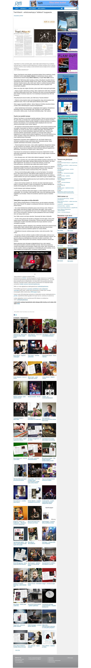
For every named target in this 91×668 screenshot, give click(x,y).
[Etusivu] (18, 4)
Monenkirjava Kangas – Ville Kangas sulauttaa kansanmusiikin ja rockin (48, 459)
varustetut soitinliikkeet (33, 289)
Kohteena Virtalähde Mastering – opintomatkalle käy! (20, 585)
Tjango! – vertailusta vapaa (48, 583)
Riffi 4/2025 (60, 245)
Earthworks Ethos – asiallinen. (63, 175)
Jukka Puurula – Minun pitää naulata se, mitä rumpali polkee (20, 336)
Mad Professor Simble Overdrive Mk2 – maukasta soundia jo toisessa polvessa (65, 192)
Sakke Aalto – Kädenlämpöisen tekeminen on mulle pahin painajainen (48, 626)
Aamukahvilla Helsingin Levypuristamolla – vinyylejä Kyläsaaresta (49, 605)
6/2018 (21, 15)
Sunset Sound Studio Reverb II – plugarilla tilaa (67, 162)
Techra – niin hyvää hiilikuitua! (63, 182)
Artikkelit (23, 8)
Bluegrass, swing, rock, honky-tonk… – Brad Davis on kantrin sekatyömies (20, 523)
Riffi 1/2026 (70, 230)
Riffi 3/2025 (70, 245)
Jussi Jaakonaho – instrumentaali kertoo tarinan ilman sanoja (49, 419)
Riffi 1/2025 (70, 261)
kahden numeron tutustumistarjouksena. (30, 284)
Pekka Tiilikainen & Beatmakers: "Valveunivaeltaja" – (64, 179)
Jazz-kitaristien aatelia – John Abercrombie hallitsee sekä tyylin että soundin (20, 543)
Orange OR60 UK (61, 185)
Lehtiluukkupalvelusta (42, 286)
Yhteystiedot (32, 8)
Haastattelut (16, 15)
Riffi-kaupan (34, 292)
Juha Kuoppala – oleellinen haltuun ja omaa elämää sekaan (34, 564)
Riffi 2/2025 (60, 261)
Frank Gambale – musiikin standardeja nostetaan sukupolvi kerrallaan (48, 502)
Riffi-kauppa (41, 8)
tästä (18, 303)
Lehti (16, 8)
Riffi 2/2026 (60, 230)
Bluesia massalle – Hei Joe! (34, 396)
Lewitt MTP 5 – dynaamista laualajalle (65, 173)
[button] (35, 61)
